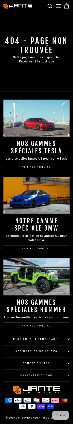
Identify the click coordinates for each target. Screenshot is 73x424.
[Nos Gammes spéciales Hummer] (36, 276)
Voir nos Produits (36, 248)
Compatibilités (36, 363)
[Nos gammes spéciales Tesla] (36, 118)
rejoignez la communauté (36, 339)
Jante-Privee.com (36, 375)
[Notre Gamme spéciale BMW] (36, 195)
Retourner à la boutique (36, 61)
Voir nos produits (36, 167)
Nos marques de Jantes (36, 351)
